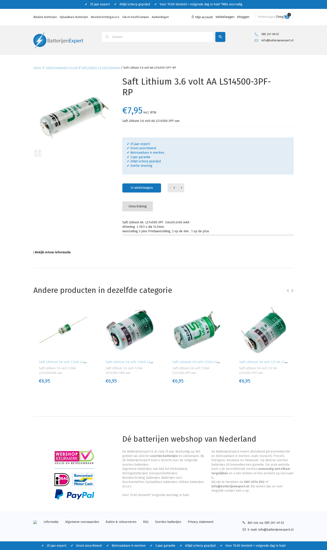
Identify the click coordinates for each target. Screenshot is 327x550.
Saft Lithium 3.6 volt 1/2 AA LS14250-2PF (269, 362)
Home (37, 67)
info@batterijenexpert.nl (277, 40)
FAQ (145, 522)
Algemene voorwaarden (82, 522)
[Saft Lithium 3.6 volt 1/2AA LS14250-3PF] (196, 330)
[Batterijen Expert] (58, 40)
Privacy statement (200, 522)
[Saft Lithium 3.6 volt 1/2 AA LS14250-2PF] (263, 330)
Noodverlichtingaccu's (105, 17)
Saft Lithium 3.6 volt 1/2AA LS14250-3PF (202, 362)
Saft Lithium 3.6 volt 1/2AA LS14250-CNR (136, 362)
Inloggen (243, 17)
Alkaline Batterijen (45, 17)
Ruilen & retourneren (121, 522)
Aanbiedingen (160, 17)
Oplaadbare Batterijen (74, 17)
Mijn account (204, 17)
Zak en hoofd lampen (135, 17)
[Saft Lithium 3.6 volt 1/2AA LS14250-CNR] (130, 330)
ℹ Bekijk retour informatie (52, 252)
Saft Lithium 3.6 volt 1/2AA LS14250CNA (68, 362)
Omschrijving (138, 206)
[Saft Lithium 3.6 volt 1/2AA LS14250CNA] (63, 330)
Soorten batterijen (168, 522)
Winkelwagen (225, 17)
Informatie (51, 522)
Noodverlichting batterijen (141, 478)
